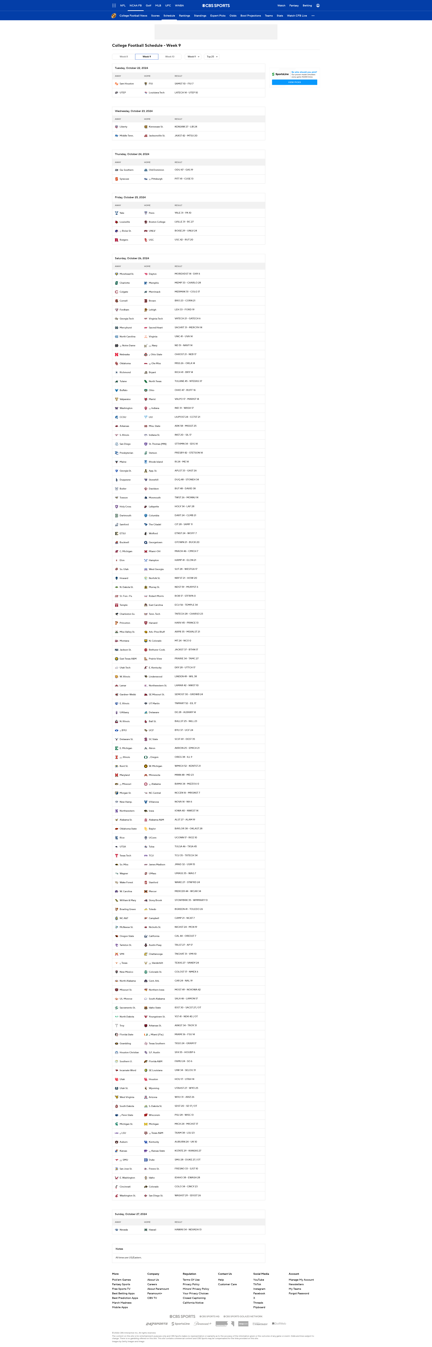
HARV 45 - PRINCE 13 (186, 622)
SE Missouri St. (157, 694)
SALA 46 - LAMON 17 (186, 998)
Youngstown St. (157, 1016)
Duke (152, 1159)
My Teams (295, 1289)
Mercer (153, 891)
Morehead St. (127, 274)
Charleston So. (127, 614)
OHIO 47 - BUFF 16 (185, 390)
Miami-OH (154, 551)
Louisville (125, 222)
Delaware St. (126, 739)
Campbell (154, 918)
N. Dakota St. (126, 587)
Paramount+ (154, 1293)
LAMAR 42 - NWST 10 (187, 685)
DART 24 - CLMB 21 (185, 515)
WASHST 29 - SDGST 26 (188, 1195)
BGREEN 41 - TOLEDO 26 (189, 909)
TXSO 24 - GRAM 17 (185, 1043)
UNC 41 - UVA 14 (184, 336)
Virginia (153, 336)
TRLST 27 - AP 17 (184, 945)
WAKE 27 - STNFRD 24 (187, 882)
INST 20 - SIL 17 (183, 434)
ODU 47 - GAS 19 (184, 169)
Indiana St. (154, 435)
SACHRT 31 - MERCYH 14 (188, 327)
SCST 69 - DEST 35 (185, 739)
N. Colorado (155, 640)
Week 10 (169, 56)
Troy (122, 1025)
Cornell (124, 300)
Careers (152, 1284)
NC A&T (124, 918)
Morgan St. (125, 793)
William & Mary (128, 900)
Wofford (153, 533)
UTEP (123, 92)
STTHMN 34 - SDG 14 (186, 443)
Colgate (124, 291)
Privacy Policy (191, 1284)
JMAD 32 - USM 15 (185, 864)
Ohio (151, 390)
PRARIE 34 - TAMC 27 (186, 658)
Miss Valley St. (127, 631)
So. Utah (124, 569)
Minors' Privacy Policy (196, 1289)
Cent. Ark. (154, 980)
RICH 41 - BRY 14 (184, 372)
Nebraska (125, 354)
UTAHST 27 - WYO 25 (186, 1088)
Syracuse (124, 178)
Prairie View (155, 658)
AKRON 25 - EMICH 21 (187, 748)
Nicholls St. (155, 927)
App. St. (153, 470)
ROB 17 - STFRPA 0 (185, 596)
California (154, 936)
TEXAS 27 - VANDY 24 (187, 962)
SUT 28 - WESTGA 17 (186, 569)
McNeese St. (126, 927)
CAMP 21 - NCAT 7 (185, 918)
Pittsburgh (157, 178)
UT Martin (154, 703)
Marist (152, 399)
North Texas (155, 381)
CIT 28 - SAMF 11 (184, 524)
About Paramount (158, 1289)
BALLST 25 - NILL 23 (186, 721)
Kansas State (158, 1150)
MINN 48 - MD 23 (184, 774)
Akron (152, 748)
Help (221, 1279)
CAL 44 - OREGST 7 (185, 936)
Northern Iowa (156, 989)
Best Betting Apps (123, 1293)
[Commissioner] (225, 1322)
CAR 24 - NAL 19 (184, 980)
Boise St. (126, 230)
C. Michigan (126, 551)
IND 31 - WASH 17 (184, 408)
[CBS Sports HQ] (209, 1316)
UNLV (152, 230)
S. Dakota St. (155, 1106)
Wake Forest (126, 882)
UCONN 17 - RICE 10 (186, 837)
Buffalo (123, 390)
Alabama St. (126, 819)
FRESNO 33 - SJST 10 (186, 1168)
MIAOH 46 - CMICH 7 (186, 551)
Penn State (127, 1115)
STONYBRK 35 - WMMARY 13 (191, 900)
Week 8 (124, 56)
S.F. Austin (154, 1052)
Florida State (126, 1034)
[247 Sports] (157, 1323)
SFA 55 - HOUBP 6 (185, 1052)
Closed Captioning (194, 1295)
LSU (124, 1133)
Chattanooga (156, 954)
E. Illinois (124, 703)
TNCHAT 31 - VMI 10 (186, 953)
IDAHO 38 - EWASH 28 (187, 1177)
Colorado (154, 1186)
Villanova (154, 802)
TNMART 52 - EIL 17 (185, 703)
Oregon (154, 757)
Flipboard (259, 1307)
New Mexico (126, 972)
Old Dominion (156, 170)
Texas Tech (125, 855)
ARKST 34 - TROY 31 (186, 1025)
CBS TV (152, 1298)
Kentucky (154, 1142)
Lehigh (152, 309)
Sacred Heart (156, 327)
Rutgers (124, 239)
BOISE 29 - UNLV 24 (186, 230)
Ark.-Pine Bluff (157, 631)
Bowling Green (128, 909)
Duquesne (125, 479)
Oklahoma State (128, 828)
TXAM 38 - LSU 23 (185, 1132)
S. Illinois (124, 435)
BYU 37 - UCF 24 (184, 730)
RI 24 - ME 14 (182, 461)
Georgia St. (125, 470)
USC (151, 239)
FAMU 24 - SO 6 (183, 1061)
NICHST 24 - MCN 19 (186, 927)
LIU (151, 417)
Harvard (153, 623)
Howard (124, 578)
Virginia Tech (156, 318)
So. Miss (124, 864)
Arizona (153, 1097)
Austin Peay (155, 945)
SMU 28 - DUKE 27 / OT (187, 1159)
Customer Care (227, 1284)
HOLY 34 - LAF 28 (184, 506)
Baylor (152, 828)
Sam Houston (127, 83)
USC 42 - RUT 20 (184, 239)
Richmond (125, 372)
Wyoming (154, 1088)
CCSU (123, 417)
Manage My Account (301, 1279)
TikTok (257, 1284)
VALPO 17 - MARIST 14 (187, 399)
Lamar (123, 685)
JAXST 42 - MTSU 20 (186, 135)
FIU (151, 83)
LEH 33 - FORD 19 (184, 309)
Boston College (157, 222)
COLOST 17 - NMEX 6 (186, 971)
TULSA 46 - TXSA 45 (186, 846)
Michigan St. (126, 1124)
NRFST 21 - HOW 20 (186, 578)
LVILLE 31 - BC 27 (184, 221)
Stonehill (153, 479)
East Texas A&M (128, 658)
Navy (154, 345)
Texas (124, 963)
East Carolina (156, 605)
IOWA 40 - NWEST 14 (186, 810)
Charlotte (125, 282)
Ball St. (152, 721)
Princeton (125, 623)
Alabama (156, 784)
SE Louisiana (155, 1070)
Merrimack (154, 291)
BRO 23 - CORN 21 (185, 300)
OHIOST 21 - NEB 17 (185, 354)
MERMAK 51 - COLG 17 (187, 291)
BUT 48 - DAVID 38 (185, 488)
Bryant (152, 372)
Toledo (152, 909)
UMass (152, 873)
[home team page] (116, 83)
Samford (124, 524)
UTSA (123, 846)
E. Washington (127, 1177)
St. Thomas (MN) (158, 444)
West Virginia (127, 1097)
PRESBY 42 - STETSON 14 (189, 452)
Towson (124, 497)
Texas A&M (157, 1133)
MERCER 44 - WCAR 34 (188, 891)
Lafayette (154, 506)
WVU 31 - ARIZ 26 (184, 1097)
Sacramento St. (128, 1007)
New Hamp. (126, 802)
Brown (152, 300)
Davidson (154, 488)
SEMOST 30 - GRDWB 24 (189, 694)
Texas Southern (157, 1043)
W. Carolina (126, 891)
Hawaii (152, 1229)
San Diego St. (156, 1195)
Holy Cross (125, 506)
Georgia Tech (127, 318)
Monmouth (155, 497)
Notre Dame (128, 345)
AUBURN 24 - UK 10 (186, 1141)
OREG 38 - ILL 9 (183, 757)
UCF (151, 730)
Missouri (126, 784)
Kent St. (124, 766)
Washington (126, 408)
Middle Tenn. (126, 135)
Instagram (259, 1289)
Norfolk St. (154, 578)
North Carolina (127, 336)
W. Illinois (125, 676)
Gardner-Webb (128, 694)
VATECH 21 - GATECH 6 (187, 318)
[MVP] (243, 1322)
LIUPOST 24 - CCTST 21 (187, 417)
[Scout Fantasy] (260, 1323)
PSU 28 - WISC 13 (184, 1115)
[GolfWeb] (279, 1323)
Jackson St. (125, 649)
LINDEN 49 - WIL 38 (186, 676)
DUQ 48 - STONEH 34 (187, 479)
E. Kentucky (155, 667)
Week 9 (147, 56)
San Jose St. (126, 1168)
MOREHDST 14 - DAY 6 (187, 273)
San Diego (125, 444)
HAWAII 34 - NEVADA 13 (188, 1229)
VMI (122, 954)
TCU (151, 855)
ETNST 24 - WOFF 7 (186, 533)
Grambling (125, 1043)
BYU (124, 730)
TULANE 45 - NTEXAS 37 (188, 381)
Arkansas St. (155, 1025)
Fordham (124, 309)
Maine (123, 461)
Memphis (154, 282)
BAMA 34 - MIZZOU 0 (187, 783)
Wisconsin (154, 1115)
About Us (153, 1279)
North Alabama (128, 980)
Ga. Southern (126, 170)
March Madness (121, 1302)
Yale (122, 213)
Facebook (259, 1293)
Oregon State (127, 936)
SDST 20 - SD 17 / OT (186, 1106)
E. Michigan (126, 748)
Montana (124, 640)
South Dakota (127, 1106)
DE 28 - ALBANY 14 (185, 712)
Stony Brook (155, 900)
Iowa (151, 810)
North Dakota (127, 1016)
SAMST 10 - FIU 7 (184, 83)
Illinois (126, 757)
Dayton (153, 274)
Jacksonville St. (157, 135)
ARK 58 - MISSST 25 (185, 426)
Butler (123, 488)
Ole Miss (156, 363)
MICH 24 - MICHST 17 (186, 1123)
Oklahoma (125, 363)
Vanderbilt (157, 963)
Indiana (155, 408)
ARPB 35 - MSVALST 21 (187, 631)
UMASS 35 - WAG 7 (185, 873)
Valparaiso (125, 399)
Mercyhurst (126, 327)
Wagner (124, 873)
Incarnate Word (128, 1070)
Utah (122, 1079)
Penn (151, 213)
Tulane (123, 381)
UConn (152, 837)
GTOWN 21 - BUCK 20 (187, 542)
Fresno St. (154, 1168)
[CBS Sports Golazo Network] (243, 1316)
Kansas (123, 1150)
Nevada (124, 1229)
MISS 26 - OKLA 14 (185, 363)
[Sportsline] (181, 1323)
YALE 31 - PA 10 (183, 212)
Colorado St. (155, 972)
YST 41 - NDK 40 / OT (186, 1016)
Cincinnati (125, 1186)
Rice (122, 837)
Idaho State (155, 1007)
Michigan (154, 1124)
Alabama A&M (156, 819)
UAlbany (124, 712)
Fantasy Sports (121, 1284)
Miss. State (154, 426)
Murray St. (154, 587)
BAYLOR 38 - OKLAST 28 (188, 828)
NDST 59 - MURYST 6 (186, 587)
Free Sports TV (121, 1289)
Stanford (153, 882)
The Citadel (155, 524)
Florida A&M (155, 1061)
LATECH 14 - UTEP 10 (186, 92)
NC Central (155, 793)
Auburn (124, 1142)
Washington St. (128, 1195)
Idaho (152, 1177)
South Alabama (157, 998)
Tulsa (151, 846)
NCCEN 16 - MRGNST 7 (187, 792)
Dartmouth (125, 515)
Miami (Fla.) (157, 1034)
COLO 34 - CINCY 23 (186, 1186)
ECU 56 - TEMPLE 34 (186, 604)
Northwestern (127, 810)
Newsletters (296, 1284)
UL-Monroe (126, 998)
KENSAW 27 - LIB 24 (186, 126)
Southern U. (126, 1061)
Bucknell (124, 542)
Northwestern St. (158, 685)
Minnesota (154, 775)
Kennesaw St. (156, 126)
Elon (122, 560)
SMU (125, 1159)
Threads (258, 1302)
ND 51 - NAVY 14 (183, 345)
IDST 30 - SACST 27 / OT (188, 1007)
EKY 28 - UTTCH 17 (185, 667)
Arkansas (124, 426)
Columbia (154, 515)
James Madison (157, 864)
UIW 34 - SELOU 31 (185, 1070)
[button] (114, 5)
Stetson (153, 453)
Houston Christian (129, 1052)
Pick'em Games (121, 1279)
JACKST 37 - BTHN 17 (186, 649)
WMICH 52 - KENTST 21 (188, 766)
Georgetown (155, 542)
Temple (124, 605)
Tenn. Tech (154, 614)
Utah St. (124, 1088)
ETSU (123, 533)
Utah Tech (125, 667)
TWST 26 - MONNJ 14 (186, 497)
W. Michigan (155, 766)
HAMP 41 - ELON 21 (185, 560)
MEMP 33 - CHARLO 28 (188, 282)
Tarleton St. (126, 945)
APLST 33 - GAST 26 (186, 470)
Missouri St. (126, 989)
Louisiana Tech (157, 92)
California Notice (193, 1299)
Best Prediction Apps (125, 1298)
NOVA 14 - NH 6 (183, 801)
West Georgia (156, 569)
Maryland (125, 775)
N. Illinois (125, 721)
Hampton (154, 560)
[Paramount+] (203, 1323)
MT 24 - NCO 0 (183, 640)
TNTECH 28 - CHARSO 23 (189, 613)
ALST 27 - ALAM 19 (185, 819)
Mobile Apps (120, 1307)
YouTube (258, 1279)
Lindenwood (155, 676)
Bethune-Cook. (157, 649)
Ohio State (156, 354)
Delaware (154, 712)
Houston (153, 1079)
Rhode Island (156, 461)
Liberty (123, 126)
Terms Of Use (191, 1279)
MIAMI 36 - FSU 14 (185, 1034)
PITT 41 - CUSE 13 (184, 178)
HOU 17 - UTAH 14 (184, 1079)
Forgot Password (299, 1293)
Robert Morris (156, 596)
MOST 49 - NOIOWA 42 (188, 989)
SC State (153, 739)
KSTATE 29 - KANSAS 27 (188, 1150)
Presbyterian (126, 453)
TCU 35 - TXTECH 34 (186, 855)
